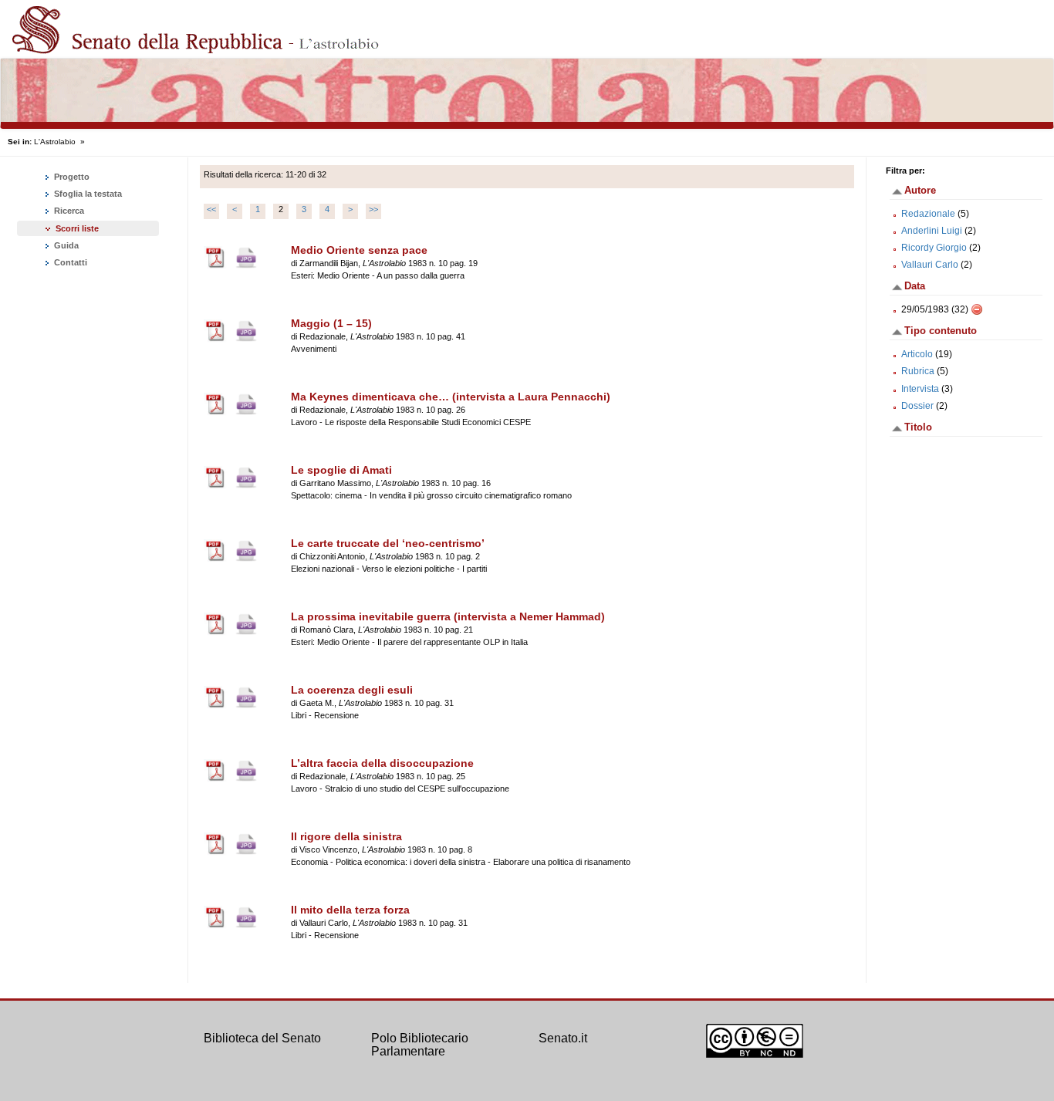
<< (211, 209)
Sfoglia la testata (87, 193)
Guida (65, 245)
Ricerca (68, 210)
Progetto (71, 176)
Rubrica (917, 371)
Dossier (917, 405)
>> (373, 209)
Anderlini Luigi (931, 230)
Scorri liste (77, 228)
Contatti (69, 262)
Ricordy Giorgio (934, 247)
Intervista (920, 388)
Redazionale (928, 213)
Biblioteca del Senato (262, 1038)
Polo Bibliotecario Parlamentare (419, 1045)
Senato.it (563, 1038)
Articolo (917, 354)
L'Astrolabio (55, 141)
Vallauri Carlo (929, 264)
